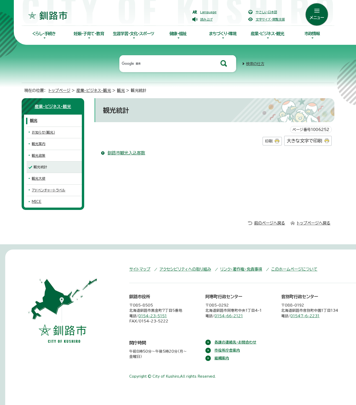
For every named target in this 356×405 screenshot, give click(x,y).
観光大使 (38, 178)
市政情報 (312, 34)
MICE (36, 201)
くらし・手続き (44, 34)
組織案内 (221, 358)
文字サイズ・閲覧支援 (270, 19)
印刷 (268, 141)
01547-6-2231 (305, 316)
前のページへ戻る (269, 223)
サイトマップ (139, 269)
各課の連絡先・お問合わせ (235, 342)
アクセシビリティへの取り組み (185, 269)
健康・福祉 (178, 34)
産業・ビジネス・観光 (267, 34)
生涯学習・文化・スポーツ (133, 34)
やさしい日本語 (266, 12)
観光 (121, 90)
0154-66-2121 (228, 316)
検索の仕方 (255, 64)
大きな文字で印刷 (304, 141)
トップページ (59, 90)
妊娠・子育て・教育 (88, 34)
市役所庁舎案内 (227, 350)
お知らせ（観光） (43, 132)
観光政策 (38, 155)
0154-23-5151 (152, 316)
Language (208, 12)
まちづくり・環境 (222, 34)
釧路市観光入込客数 (126, 153)
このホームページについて (294, 269)
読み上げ (206, 19)
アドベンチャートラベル (48, 190)
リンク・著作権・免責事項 (241, 269)
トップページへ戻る (313, 223)
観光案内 (38, 144)
